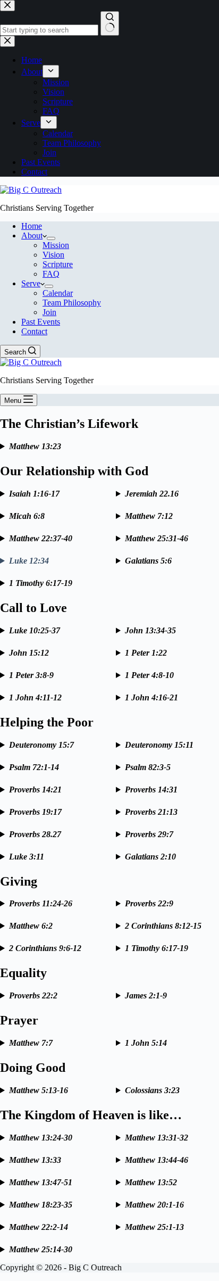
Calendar (58, 292)
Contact (34, 331)
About (32, 235)
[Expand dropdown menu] (51, 238)
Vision (53, 254)
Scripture (58, 264)
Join (49, 312)
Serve (30, 283)
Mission (56, 245)
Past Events (40, 321)
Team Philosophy (72, 302)
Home (31, 225)
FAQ (51, 273)
